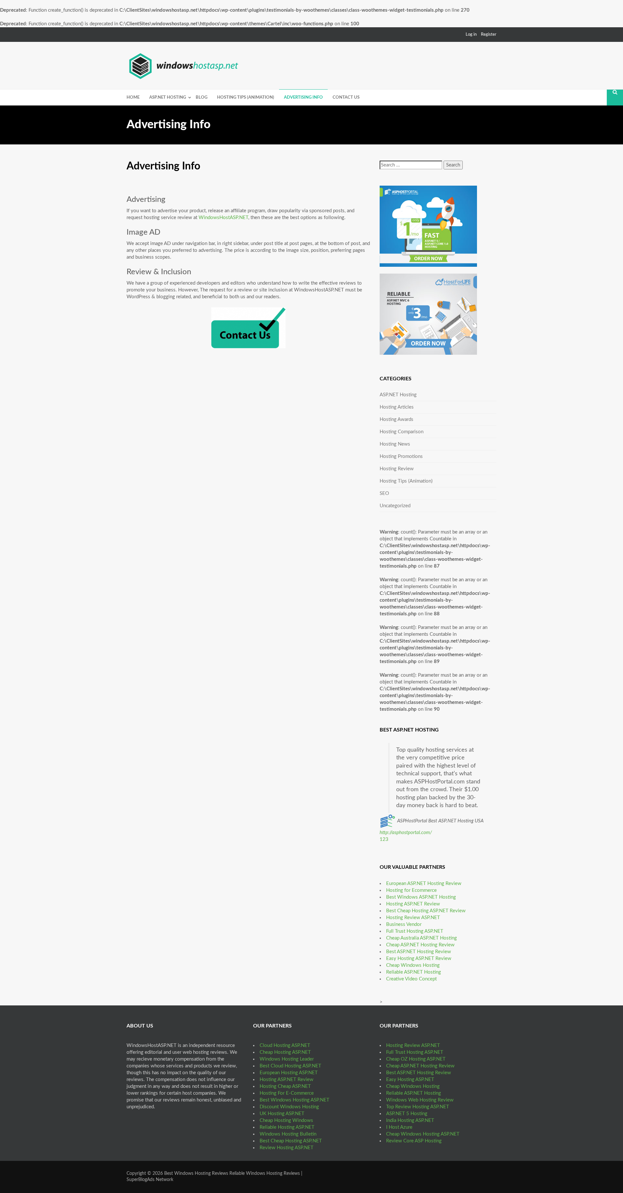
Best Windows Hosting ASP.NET (294, 1100)
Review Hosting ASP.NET (286, 1147)
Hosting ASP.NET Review (413, 904)
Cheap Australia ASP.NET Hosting (421, 938)
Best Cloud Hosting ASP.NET (290, 1066)
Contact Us (346, 97)
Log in (471, 34)
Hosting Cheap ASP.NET (285, 1086)
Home (133, 97)
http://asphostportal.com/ (406, 832)
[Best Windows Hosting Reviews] (184, 65)
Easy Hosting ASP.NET (410, 1079)
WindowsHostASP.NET (223, 217)
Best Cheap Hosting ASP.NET (291, 1140)
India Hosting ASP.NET (410, 1120)
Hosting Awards (396, 419)
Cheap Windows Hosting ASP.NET (422, 1134)
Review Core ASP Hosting (414, 1140)
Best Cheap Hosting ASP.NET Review (426, 910)
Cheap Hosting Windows (286, 1120)
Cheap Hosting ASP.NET (285, 1052)
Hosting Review (397, 468)
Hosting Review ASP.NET (413, 917)
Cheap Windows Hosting (413, 965)
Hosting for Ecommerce (411, 890)
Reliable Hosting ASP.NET (287, 1127)
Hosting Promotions (401, 456)
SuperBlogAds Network (150, 1179)
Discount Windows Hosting (289, 1106)
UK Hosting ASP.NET (282, 1113)
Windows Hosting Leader (287, 1059)
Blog (201, 97)
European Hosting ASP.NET (289, 1072)
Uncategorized (395, 505)
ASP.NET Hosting (167, 97)
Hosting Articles (397, 407)
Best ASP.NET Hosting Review (418, 951)
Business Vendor (403, 924)
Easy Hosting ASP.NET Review (418, 958)
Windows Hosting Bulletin (288, 1134)
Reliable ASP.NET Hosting (413, 972)
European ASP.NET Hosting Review (423, 883)
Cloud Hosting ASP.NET (285, 1045)
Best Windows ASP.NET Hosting (421, 897)
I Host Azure (399, 1127)
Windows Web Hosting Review (420, 1100)
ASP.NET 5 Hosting (406, 1113)
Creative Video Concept (411, 979)
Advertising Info (303, 97)
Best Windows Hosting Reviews (196, 1173)
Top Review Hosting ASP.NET (417, 1106)
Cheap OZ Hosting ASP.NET (416, 1059)
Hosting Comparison (401, 431)
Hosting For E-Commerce (287, 1093)
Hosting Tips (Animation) (245, 97)
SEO (384, 493)
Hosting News (395, 444)
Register (488, 34)
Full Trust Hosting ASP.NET (414, 931)
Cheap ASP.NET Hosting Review (420, 944)
